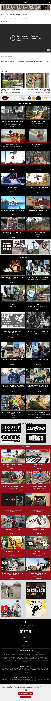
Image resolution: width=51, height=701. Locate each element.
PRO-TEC (4, 671)
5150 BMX (20, 679)
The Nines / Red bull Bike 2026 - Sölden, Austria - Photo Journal (38, 330)
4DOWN (26, 672)
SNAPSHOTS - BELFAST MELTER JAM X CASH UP (13, 360)
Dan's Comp (14, 679)
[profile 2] (38, 608)
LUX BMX (25, 669)
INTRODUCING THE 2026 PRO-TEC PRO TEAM (12, 413)
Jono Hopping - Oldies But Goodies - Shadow (13, 233)
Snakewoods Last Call (38, 121)
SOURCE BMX (15, 671)
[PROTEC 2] (25, 247)
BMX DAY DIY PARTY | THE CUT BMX (13, 464)
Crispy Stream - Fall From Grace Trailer (38, 188)
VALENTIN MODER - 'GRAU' (13, 551)
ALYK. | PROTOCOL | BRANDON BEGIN (13, 508)
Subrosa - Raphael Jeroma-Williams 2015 (13, 122)
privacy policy (36, 687)
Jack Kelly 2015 (13, 187)
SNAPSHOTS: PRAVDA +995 (38, 412)
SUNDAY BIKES (21, 671)
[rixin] (25, 7)
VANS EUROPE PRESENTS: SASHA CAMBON (38, 574)
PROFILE (43, 669)
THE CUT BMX (33, 668)
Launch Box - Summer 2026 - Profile (13, 486)
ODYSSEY (39, 669)
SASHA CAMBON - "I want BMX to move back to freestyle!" (12, 278)
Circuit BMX (8, 679)
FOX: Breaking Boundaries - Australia (13, 210)
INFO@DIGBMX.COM (27, 645)
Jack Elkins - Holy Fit (13, 144)
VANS (44, 671)
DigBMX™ (33, 625)
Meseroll (31, 679)
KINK (15, 669)
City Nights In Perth (38, 144)
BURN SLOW (18, 668)
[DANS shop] (38, 428)
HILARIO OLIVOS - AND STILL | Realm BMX (38, 508)
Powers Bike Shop (38, 679)
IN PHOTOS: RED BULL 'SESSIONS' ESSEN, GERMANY (13, 303)
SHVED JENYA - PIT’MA (38, 529)
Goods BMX (25, 679)
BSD (14, 668)
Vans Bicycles (33, 680)
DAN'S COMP (39, 668)
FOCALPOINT (46, 668)
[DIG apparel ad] (25, 98)
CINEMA (23, 668)
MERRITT (34, 669)
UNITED (40, 671)
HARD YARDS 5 (38, 551)
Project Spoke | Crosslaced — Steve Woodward (12, 574)
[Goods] (13, 438)
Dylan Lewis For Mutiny (13, 166)
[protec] (13, 590)
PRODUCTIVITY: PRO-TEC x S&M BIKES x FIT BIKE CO (38, 303)
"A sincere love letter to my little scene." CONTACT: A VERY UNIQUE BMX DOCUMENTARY (38, 387)
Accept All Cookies (25, 697)
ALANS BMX (4, 668)
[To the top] (25, 622)
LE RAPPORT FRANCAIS (38, 464)
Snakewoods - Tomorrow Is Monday (38, 166)
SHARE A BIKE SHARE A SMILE (31, 671)
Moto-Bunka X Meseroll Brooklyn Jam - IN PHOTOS (38, 360)
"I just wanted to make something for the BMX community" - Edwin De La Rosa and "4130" (13, 387)
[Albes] (38, 438)
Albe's (3, 679)
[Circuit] (13, 428)
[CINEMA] (13, 608)
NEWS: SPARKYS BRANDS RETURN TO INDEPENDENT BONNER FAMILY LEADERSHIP (13, 331)
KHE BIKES (11, 669)
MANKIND (29, 669)
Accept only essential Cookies (25, 693)
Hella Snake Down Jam (38, 232)
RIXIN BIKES (9, 671)
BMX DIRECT (10, 668)
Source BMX (20, 680)
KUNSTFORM (19, 669)
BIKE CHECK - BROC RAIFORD (38, 486)
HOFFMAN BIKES (4, 669)
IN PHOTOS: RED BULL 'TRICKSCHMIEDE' (38, 277)
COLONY (27, 668)
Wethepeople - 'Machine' (12, 529)
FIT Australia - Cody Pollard (38, 210)
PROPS (47, 669)
